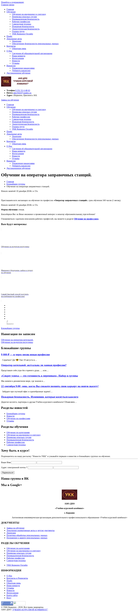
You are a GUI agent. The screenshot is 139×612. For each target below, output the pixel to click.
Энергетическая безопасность (26, 29)
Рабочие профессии (21, 21)
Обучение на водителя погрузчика (17, 342)
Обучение (11, 12)
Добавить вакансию (21, 70)
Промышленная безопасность (25, 19)
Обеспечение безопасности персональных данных (35, 43)
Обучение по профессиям (18, 418)
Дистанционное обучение (18, 73)
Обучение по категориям (18, 432)
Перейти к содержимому (12, 2)
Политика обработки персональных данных (27, 535)
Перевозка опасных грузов (24, 17)
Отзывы (15, 63)
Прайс (9, 36)
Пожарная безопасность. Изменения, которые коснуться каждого (39, 396)
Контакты (11, 46)
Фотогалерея (18, 58)
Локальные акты (14, 39)
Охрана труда (18, 31)
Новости (16, 61)
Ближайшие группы (10, 328)
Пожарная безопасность (23, 26)
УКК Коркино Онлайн (22, 34)
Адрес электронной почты (14, 467)
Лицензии (16, 41)
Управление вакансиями (23, 68)
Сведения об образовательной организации (32, 53)
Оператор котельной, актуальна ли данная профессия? (34, 365)
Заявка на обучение (10, 100)
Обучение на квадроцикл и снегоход (29, 14)
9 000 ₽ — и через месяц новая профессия (25, 354)
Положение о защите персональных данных (27, 538)
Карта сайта (12, 595)
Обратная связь (19, 48)
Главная (10, 9)
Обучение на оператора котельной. (17, 340)
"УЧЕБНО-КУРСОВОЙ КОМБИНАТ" (30, 609)
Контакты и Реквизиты (17, 578)
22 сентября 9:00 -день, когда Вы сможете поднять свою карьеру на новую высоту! (50, 386)
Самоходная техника (21, 24)
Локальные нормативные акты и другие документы (31, 530)
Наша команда (18, 56)
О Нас (9, 51)
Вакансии (11, 65)
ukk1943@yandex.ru (22, 93)
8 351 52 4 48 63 (22, 90)
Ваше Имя (6, 462)
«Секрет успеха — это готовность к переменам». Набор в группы (39, 375)
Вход (9, 598)
